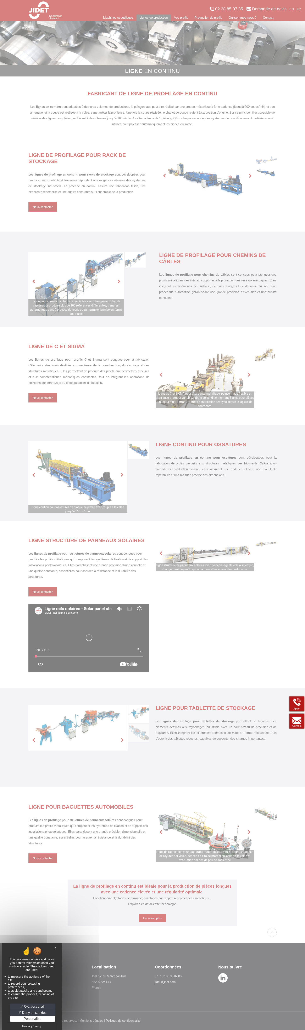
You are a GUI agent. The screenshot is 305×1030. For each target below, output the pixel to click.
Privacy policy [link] (31, 1026)
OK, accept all (34, 1006)
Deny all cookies (33, 1012)
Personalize (32, 1018)
